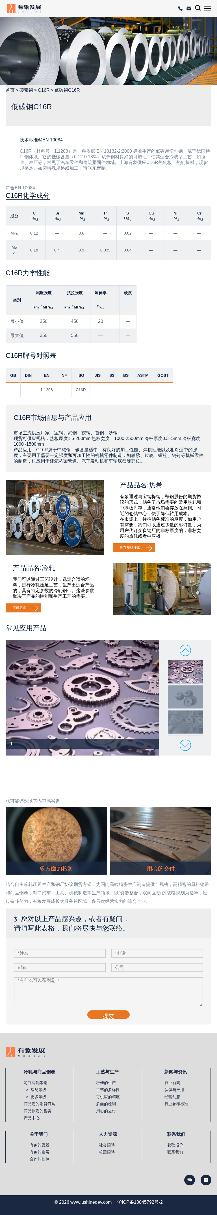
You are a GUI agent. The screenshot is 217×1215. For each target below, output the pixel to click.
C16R (44, 90)
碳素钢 (26, 90)
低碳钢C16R (67, 90)
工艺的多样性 (108, 1089)
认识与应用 (174, 1089)
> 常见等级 (35, 1089)
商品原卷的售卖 (37, 1111)
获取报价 (175, 1145)
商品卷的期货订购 (39, 1104)
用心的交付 (106, 1111)
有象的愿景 (39, 1145)
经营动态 (172, 1096)
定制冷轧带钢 (35, 1082)
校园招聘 (107, 1152)
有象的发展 (39, 1152)
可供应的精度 (108, 1096)
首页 (10, 90)
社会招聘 (107, 1145)
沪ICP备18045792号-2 (140, 1202)
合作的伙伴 (39, 1159)
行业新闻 (172, 1082)
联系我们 (175, 1152)
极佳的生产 (106, 1082)
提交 (108, 1016)
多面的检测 (106, 1104)
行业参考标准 (176, 1104)
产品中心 (32, 1118)
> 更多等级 (35, 1096)
